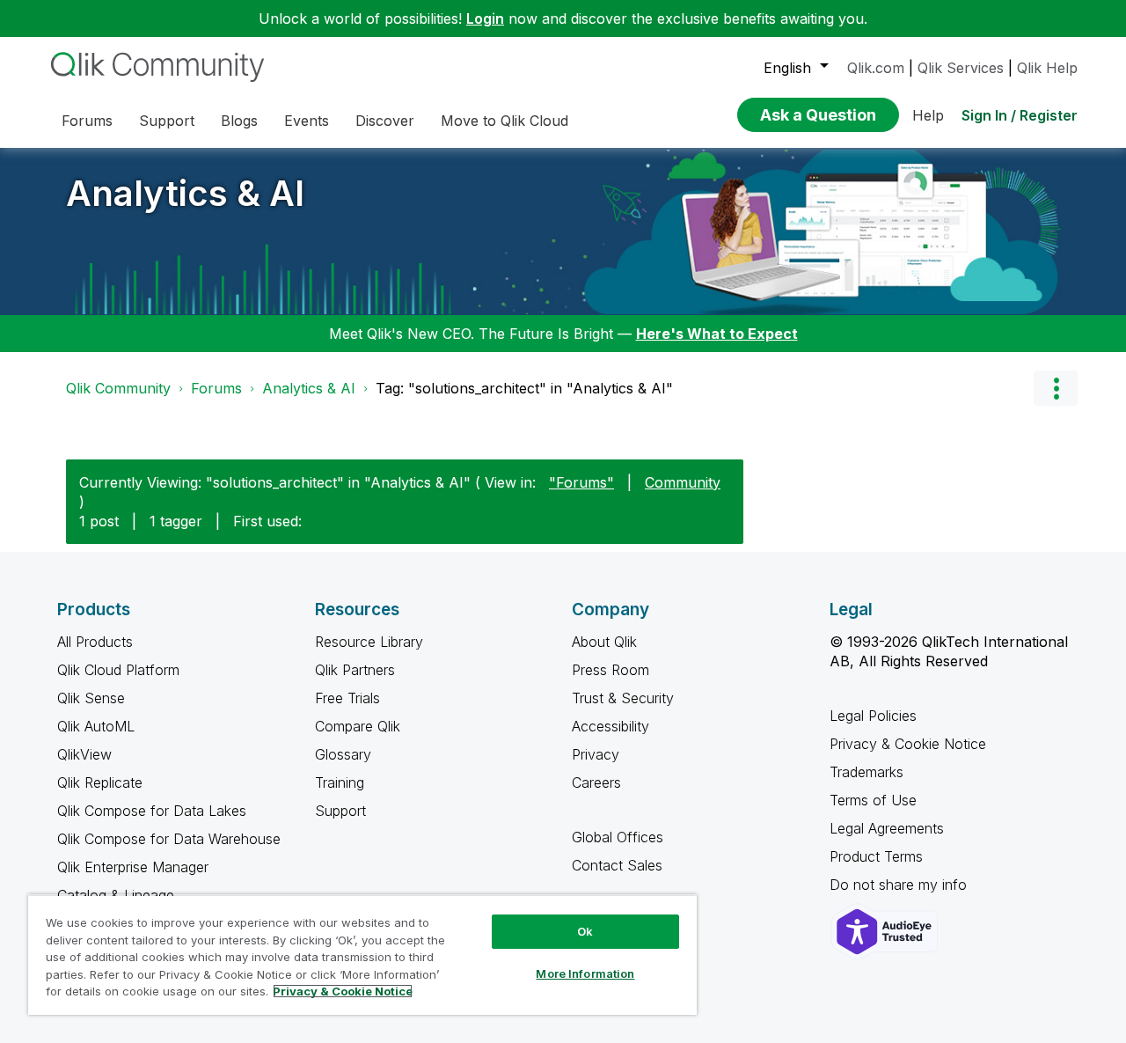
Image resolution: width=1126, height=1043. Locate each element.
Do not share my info (900, 884)
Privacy (595, 754)
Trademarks (866, 772)
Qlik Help (1047, 68)
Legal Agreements (887, 828)
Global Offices (617, 837)
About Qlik (604, 641)
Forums (216, 388)
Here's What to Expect (717, 333)
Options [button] (1056, 388)
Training (339, 782)
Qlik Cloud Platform (118, 670)
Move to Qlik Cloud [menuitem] (504, 120)
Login (485, 18)
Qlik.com (875, 68)
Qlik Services (961, 68)
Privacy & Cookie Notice (908, 744)
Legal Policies (873, 715)
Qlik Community (118, 388)
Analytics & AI (185, 193)
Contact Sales (617, 865)
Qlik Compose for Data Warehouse (169, 839)
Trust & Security (623, 698)
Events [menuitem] (306, 120)
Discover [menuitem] (384, 120)
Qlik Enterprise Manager (132, 867)
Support (340, 810)
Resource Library (369, 641)
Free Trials (347, 698)
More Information (585, 973)
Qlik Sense (91, 698)
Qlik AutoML (96, 726)
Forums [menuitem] (87, 120)
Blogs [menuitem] (239, 120)
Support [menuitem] (166, 120)
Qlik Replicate (100, 782)
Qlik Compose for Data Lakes (151, 810)
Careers (596, 782)
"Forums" (581, 482)
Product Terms (876, 856)
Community (682, 482)
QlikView (84, 754)
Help (928, 115)
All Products (95, 641)
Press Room (610, 670)
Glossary (343, 754)
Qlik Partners (355, 670)
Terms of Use (873, 800)
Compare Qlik (357, 726)
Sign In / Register (1019, 115)
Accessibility (610, 726)
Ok (585, 931)
